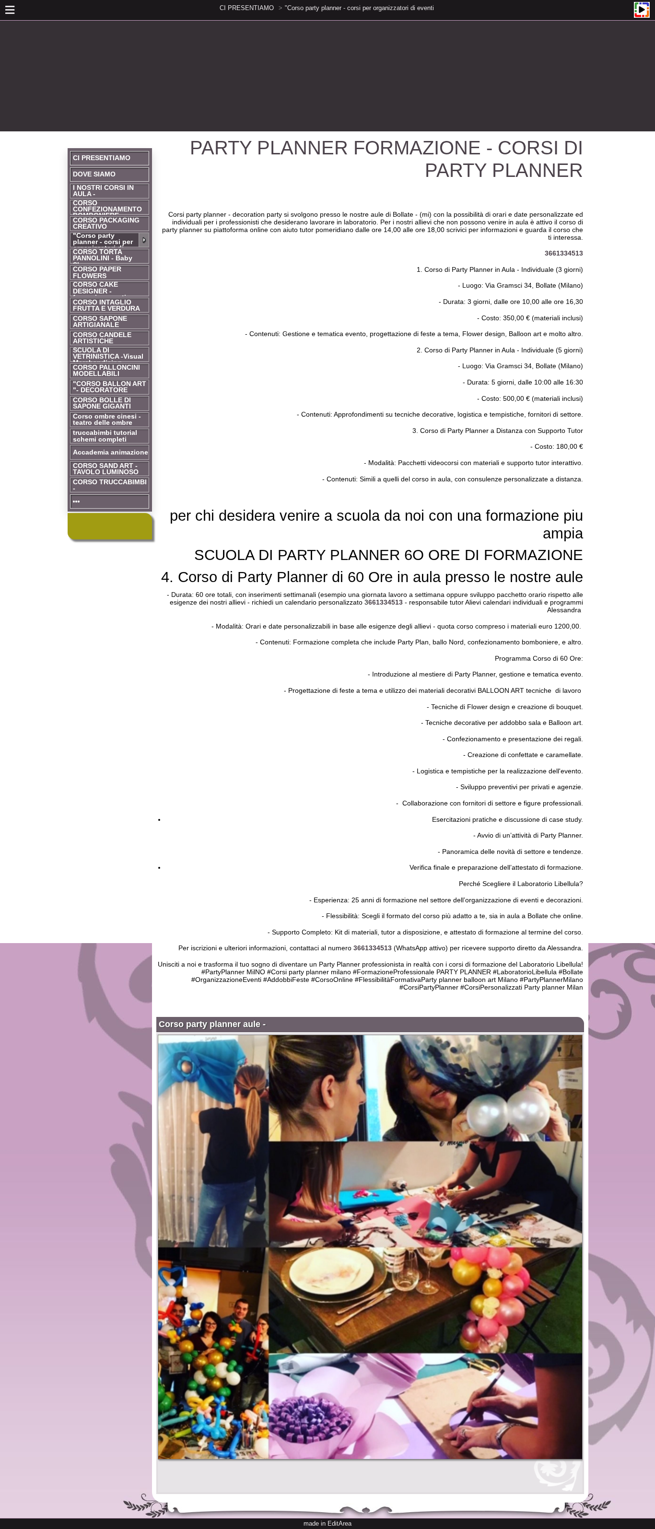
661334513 (386, 602)
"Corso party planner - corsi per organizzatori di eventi (359, 8)
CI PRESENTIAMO (247, 8)
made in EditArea (327, 1523)
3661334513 (564, 253)
